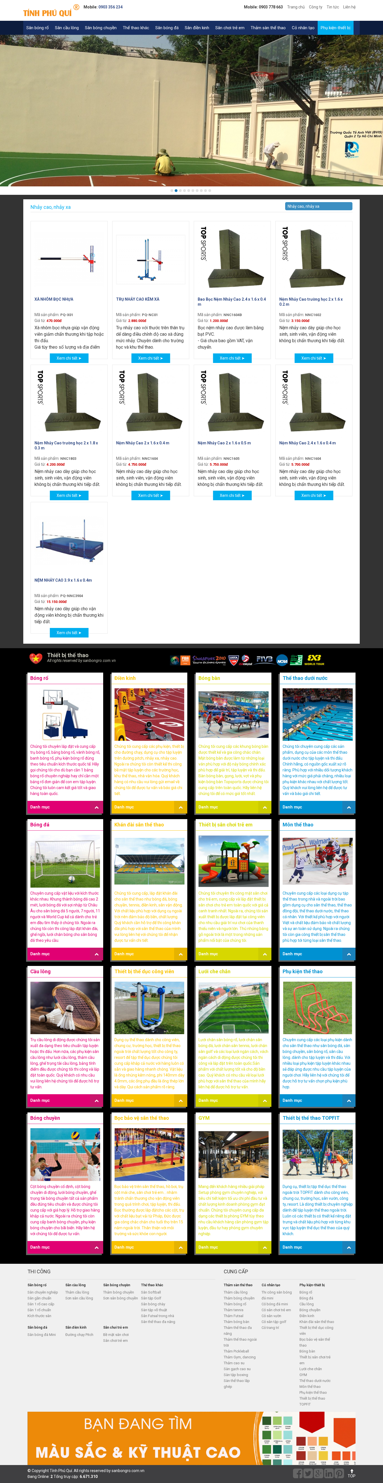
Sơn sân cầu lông (79, 1298)
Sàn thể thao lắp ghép (237, 1384)
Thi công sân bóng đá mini (277, 1295)
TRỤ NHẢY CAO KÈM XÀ (137, 299)
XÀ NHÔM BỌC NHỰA (53, 299)
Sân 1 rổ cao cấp (40, 1304)
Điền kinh (125, 678)
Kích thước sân (39, 1316)
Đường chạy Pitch (79, 1335)
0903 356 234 (110, 7)
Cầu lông (40, 971)
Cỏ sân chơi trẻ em (276, 1310)
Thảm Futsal (233, 1316)
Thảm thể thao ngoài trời (240, 1342)
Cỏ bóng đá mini (275, 1304)
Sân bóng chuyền (101, 27)
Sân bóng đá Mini (41, 1335)
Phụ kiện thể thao (303, 971)
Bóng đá (39, 825)
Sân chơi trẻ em (229, 27)
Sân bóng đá (167, 27)
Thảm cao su (234, 1363)
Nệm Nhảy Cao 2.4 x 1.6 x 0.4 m (307, 443)
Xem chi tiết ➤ (69, 358)
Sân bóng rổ (37, 27)
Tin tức (333, 7)
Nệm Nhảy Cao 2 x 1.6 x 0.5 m (224, 443)
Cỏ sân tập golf (274, 1322)
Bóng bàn (209, 678)
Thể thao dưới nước (305, 678)
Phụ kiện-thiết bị (335, 27)
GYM (204, 1118)
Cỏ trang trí (270, 1328)
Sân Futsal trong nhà (157, 1316)
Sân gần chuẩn (39, 1298)
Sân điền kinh (197, 27)
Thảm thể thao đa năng (238, 1331)
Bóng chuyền (45, 1118)
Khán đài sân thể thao (139, 825)
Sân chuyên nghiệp (42, 1292)
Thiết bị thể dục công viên (144, 971)
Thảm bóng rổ (235, 1304)
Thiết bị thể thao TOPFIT (311, 1118)
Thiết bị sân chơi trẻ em (226, 825)
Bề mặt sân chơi (116, 1335)
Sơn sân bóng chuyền (120, 1298)
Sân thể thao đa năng (158, 1322)
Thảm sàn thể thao (268, 27)
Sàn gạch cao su (237, 1369)
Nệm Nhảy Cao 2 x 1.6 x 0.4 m (142, 443)
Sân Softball (151, 1292)
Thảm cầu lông (77, 1292)
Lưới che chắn (214, 971)
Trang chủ (296, 7)
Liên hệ (349, 7)
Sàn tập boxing (236, 1375)
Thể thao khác (136, 27)
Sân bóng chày (153, 1304)
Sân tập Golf (151, 1298)
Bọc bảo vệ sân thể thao (141, 1118)
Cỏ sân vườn (271, 1316)
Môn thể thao (298, 825)
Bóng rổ (39, 678)
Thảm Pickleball (236, 1351)
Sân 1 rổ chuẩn (39, 1310)
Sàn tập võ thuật (154, 1310)
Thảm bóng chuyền (118, 1292)
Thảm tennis (233, 1310)
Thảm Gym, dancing (240, 1357)
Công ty (315, 7)
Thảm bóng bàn (236, 1322)
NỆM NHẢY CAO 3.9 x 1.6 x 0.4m (63, 580)
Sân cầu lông (67, 27)
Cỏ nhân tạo (303, 27)
